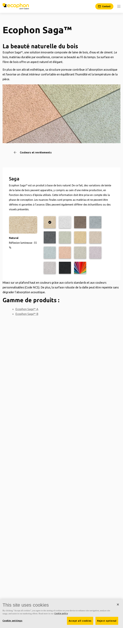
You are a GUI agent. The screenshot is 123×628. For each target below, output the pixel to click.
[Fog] (50, 268)
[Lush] (80, 237)
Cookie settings (12, 620)
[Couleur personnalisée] (80, 268)
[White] (65, 222)
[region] (61, 613)
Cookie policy (61, 613)
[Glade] (65, 237)
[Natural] (50, 222)
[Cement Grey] (80, 222)
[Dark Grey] (50, 237)
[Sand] (95, 237)
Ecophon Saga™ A (26, 309)
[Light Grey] (95, 222)
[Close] (117, 604)
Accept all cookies (80, 620)
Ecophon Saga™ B (26, 313)
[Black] (65, 268)
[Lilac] (95, 253)
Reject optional (107, 620)
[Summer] (65, 253)
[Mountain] (50, 253)
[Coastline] (80, 253)
